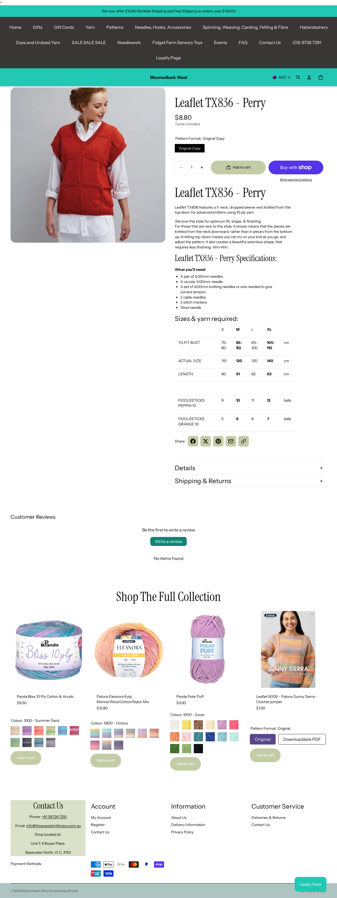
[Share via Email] (231, 441)
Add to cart (26, 757)
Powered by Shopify (64, 891)
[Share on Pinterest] (218, 441)
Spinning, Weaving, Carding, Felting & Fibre (245, 27)
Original (263, 738)
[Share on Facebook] (193, 441)
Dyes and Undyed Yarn (38, 42)
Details (185, 468)
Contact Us (270, 42)
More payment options (296, 179)
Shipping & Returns (203, 481)
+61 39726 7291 (54, 816)
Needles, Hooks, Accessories (163, 27)
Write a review (168, 541)
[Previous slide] (18, 649)
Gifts (37, 27)
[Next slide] (79, 649)
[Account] (309, 77)
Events (220, 42)
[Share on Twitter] (205, 441)
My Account (101, 817)
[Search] (298, 77)
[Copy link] (243, 441)
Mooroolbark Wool (35, 891)
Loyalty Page (168, 57)
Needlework (129, 42)
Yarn (90, 27)
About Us (179, 817)
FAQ (243, 42)
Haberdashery (314, 27)
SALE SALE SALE (89, 42)
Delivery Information (188, 825)
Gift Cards (64, 27)
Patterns (114, 27)
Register (98, 825)
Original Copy (190, 147)
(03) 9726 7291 (307, 42)
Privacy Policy (182, 832)
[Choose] (79, 680)
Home (15, 27)
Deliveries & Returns (268, 817)
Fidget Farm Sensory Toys (177, 42)
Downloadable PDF (302, 738)
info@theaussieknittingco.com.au (53, 825)
